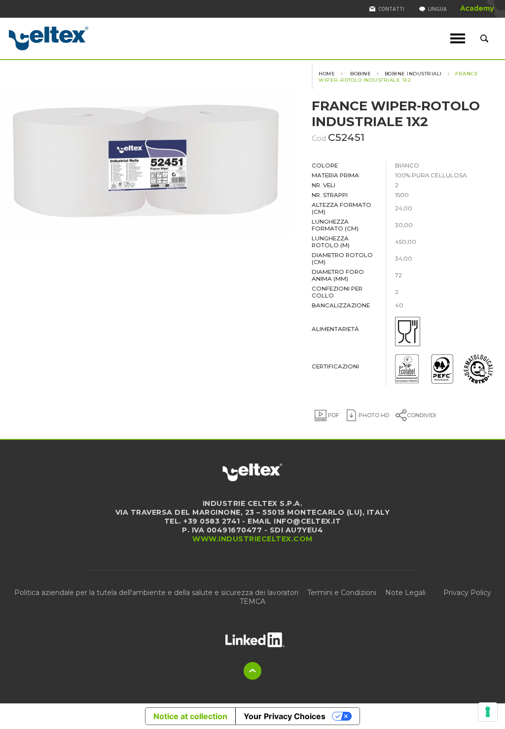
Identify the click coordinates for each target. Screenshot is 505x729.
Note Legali (405, 592)
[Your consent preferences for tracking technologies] (487, 711)
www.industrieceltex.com (252, 538)
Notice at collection (190, 716)
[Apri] (255, 639)
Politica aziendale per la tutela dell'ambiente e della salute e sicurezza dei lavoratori (156, 592)
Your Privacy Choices (284, 716)
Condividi (421, 415)
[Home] (81, 38)
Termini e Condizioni (341, 592)
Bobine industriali (413, 73)
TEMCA (252, 601)
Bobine (360, 73)
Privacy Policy (467, 592)
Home (327, 73)
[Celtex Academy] (477, 8)
